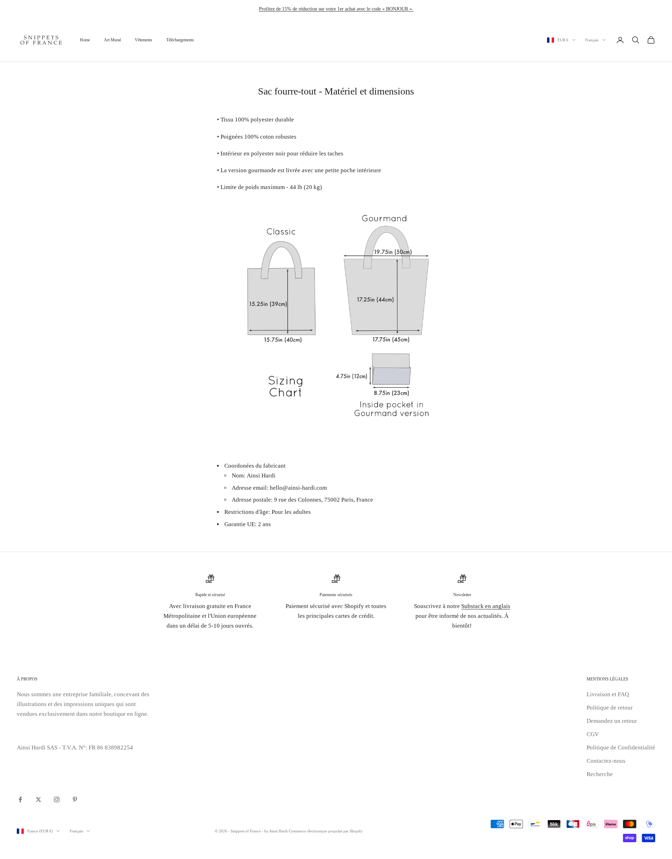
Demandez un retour (612, 721)
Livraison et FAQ (608, 694)
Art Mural (112, 39)
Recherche (600, 774)
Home (85, 39)
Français (591, 40)
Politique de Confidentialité (621, 747)
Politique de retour (610, 707)
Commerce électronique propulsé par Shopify (326, 831)
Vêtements (143, 39)
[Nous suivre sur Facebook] (20, 799)
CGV (593, 734)
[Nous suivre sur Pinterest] (74, 799)
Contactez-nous (606, 760)
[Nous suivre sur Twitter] (38, 799)
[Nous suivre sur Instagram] (56, 799)
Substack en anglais (485, 606)
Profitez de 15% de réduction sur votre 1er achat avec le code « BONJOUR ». (336, 9)
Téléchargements (180, 39)
